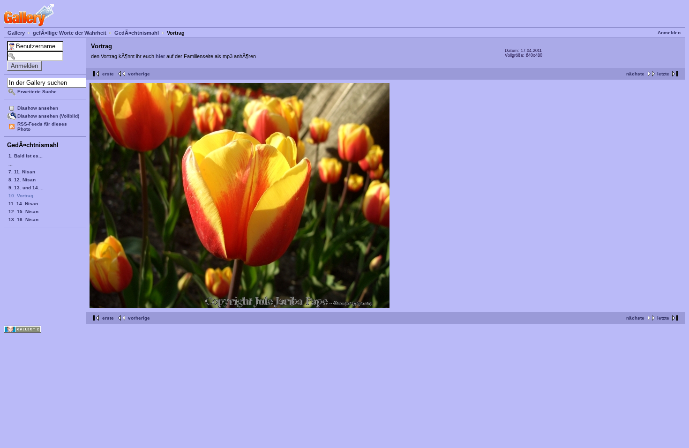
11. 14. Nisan (23, 203)
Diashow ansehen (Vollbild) (48, 116)
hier (160, 56)
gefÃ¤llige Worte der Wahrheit (69, 33)
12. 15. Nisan (23, 211)
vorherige (139, 73)
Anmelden (669, 32)
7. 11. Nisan (21, 171)
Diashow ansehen (37, 108)
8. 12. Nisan (22, 179)
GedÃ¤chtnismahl (136, 33)
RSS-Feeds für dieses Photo (42, 126)
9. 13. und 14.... (26, 187)
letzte (663, 73)
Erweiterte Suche (37, 91)
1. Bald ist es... (25, 155)
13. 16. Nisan (23, 219)
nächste (635, 73)
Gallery (16, 33)
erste (108, 73)
